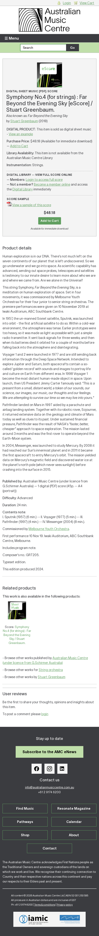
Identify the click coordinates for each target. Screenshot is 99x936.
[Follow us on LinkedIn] (62, 769)
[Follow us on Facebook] (37, 769)
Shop (25, 835)
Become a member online (52, 184)
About (74, 835)
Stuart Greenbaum (24, 121)
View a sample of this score (31, 205)
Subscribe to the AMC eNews (49, 752)
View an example (21, 134)
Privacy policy (65, 904)
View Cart (87, 3)
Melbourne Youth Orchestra (49, 529)
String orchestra (51, 670)
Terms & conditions (44, 904)
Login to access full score (44, 179)
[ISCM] (70, 919)
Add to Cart (19, 146)
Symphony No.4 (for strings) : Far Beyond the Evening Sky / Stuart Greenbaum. (17, 635)
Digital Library (22, 189)
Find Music (25, 808)
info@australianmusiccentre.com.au (49, 787)
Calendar (74, 822)
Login (67, 3)
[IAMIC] (34, 919)
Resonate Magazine (73, 808)
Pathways (25, 822)
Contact (50, 848)
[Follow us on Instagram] (49, 769)
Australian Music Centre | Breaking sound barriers (50, 20)
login (44, 714)
